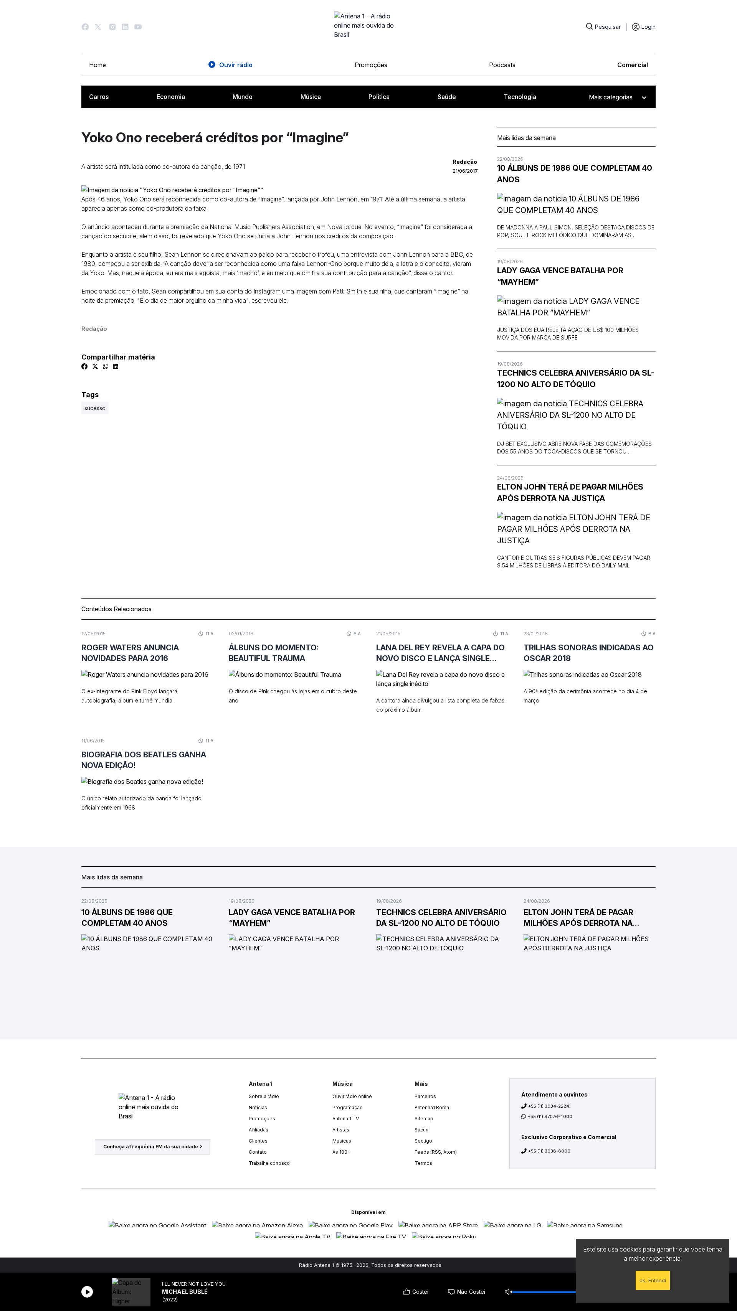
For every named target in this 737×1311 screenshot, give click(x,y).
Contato (258, 1152)
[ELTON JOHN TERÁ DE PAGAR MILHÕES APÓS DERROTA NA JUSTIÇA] (576, 529)
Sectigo (423, 1141)
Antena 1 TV (345, 1118)
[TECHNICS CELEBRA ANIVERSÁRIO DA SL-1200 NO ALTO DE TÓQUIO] (576, 415)
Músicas (341, 1141)
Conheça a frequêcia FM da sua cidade (150, 1146)
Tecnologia (520, 97)
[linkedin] (115, 366)
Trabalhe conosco (269, 1163)
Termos (423, 1163)
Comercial (632, 65)
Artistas (340, 1130)
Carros (99, 97)
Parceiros (425, 1096)
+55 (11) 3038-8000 (549, 1151)
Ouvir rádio (236, 65)
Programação (347, 1107)
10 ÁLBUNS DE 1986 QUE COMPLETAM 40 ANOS (574, 173)
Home (97, 65)
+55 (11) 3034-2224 (548, 1106)
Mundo (243, 97)
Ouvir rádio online (352, 1096)
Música (311, 97)
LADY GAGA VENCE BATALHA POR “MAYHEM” (560, 276)
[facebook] (84, 366)
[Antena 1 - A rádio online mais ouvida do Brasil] (368, 27)
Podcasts (502, 65)
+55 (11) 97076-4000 (550, 1116)
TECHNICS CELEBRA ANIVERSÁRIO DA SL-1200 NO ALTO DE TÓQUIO (575, 378)
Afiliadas (258, 1130)
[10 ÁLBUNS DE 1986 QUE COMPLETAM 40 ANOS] (576, 204)
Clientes (258, 1141)
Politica (379, 97)
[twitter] (95, 366)
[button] (85, 27)
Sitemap (424, 1118)
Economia (171, 97)
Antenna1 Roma (432, 1107)
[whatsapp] (105, 366)
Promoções (371, 65)
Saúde (447, 97)
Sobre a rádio (264, 1096)
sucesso (95, 408)
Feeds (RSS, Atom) (436, 1152)
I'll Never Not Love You (194, 1284)
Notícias (258, 1107)
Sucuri (421, 1130)
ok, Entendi (653, 1280)
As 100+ (341, 1152)
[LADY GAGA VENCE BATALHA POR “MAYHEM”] (576, 306)
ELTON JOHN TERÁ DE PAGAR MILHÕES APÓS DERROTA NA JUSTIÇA (570, 492)
